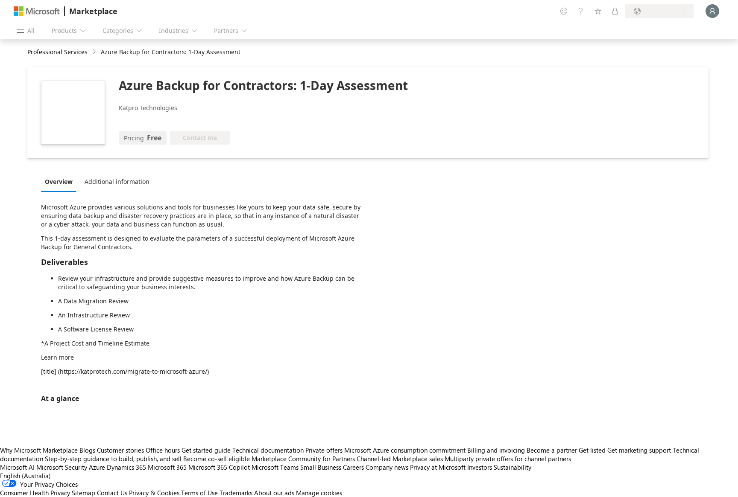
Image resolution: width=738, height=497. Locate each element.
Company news (387, 467)
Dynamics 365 (126, 467)
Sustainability (512, 467)
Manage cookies (319, 492)
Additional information (117, 181)
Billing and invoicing (496, 450)
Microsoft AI (17, 467)
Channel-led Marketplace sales (400, 458)
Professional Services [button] (57, 52)
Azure (97, 467)
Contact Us (112, 492)
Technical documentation (268, 450)
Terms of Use (199, 492)
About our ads (274, 492)
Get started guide (206, 450)
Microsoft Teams (275, 467)
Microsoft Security (61, 467)
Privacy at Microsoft (438, 467)
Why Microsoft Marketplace (39, 450)
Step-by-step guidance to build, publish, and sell (113, 458)
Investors (479, 467)
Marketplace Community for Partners (303, 458)
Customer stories (120, 450)
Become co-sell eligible (216, 458)
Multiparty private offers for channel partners (508, 458)
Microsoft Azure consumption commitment (405, 450)
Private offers (324, 450)
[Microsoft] (37, 11)
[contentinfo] (95, 52)
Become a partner (552, 450)
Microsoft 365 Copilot (219, 467)
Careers (353, 467)
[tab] (61, 181)
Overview (59, 181)
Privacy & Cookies (154, 492)
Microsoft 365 (167, 467)
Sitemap (83, 492)
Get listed (592, 450)
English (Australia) (25, 475)
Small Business (320, 467)
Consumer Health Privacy (35, 492)
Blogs (87, 450)
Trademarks (236, 492)
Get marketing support (639, 450)
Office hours (163, 450)
